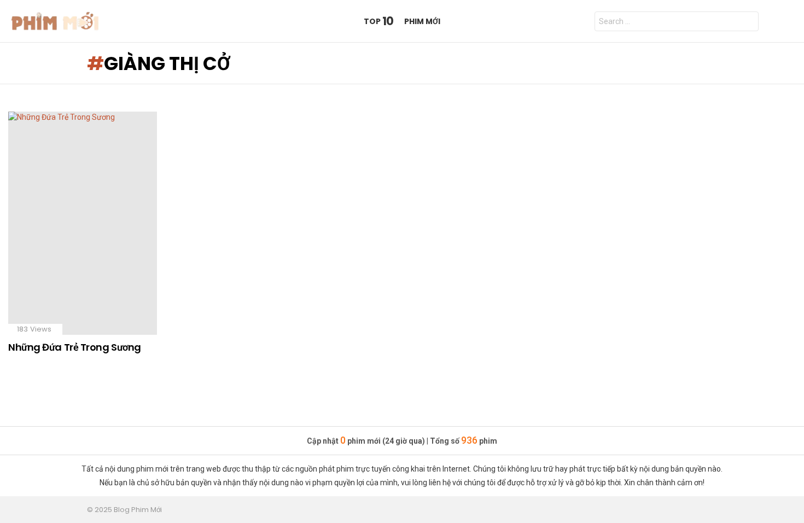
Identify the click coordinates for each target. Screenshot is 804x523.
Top (378, 21)
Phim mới (422, 21)
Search (748, 22)
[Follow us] (770, 21)
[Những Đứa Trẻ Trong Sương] (82, 223)
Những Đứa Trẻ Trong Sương (74, 347)
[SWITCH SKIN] (789, 21)
